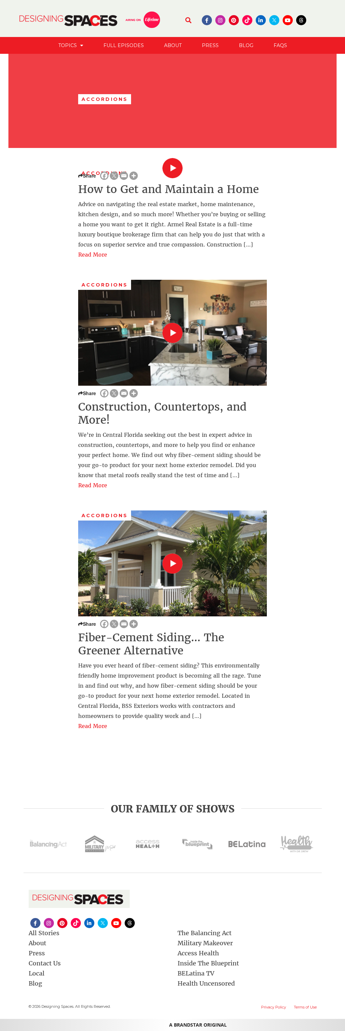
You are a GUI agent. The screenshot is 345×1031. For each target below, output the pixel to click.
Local (36, 973)
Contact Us (45, 963)
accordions (105, 285)
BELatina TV (196, 973)
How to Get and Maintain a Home (168, 189)
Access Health (198, 953)
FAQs (280, 45)
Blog (246, 45)
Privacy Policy (273, 1007)
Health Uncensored (206, 983)
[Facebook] (104, 175)
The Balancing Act (204, 933)
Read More (92, 254)
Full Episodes (123, 45)
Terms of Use (305, 1007)
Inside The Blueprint (208, 963)
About (173, 45)
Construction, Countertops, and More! (162, 413)
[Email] (124, 175)
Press (210, 45)
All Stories (44, 933)
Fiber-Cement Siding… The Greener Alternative (151, 644)
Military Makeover (205, 943)
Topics (67, 45)
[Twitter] (114, 175)
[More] (133, 175)
